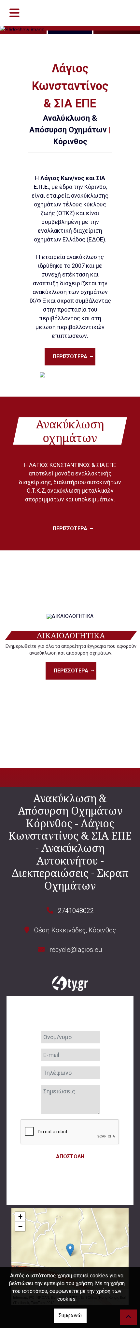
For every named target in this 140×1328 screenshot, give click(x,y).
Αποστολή (70, 1156)
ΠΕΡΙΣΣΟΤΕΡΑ (70, 356)
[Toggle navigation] (14, 13)
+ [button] (20, 1216)
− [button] (20, 1226)
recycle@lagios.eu (75, 949)
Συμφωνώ (70, 1315)
